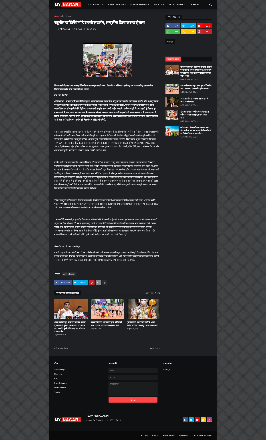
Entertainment (60, 383)
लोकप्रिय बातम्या (173, 59)
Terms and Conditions (202, 435)
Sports (57, 392)
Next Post (154, 348)
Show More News (152, 293)
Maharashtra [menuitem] (138, 4)
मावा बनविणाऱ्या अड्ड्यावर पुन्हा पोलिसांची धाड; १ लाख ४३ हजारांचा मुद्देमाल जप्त (106, 323)
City (56, 378)
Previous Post (62, 348)
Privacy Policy (169, 435)
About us (144, 435)
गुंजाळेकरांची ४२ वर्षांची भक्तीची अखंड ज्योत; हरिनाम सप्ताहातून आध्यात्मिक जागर (142, 323)
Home (56, 16)
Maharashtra (60, 387)
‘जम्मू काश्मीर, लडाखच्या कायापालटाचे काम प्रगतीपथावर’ (194, 100)
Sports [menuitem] (158, 4)
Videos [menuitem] (195, 4)
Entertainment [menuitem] (177, 4)
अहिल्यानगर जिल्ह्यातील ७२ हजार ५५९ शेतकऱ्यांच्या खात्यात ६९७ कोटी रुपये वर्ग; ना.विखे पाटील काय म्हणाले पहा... (195, 130)
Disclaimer (184, 435)
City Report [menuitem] (94, 4)
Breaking (58, 374)
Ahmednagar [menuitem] (116, 4)
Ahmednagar (66, 16)
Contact (155, 435)
